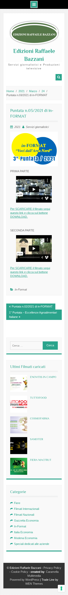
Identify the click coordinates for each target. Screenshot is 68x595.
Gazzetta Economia (26, 520)
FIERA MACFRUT (40, 459)
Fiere (17, 503)
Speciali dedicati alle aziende (31, 543)
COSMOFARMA (39, 418)
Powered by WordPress (24, 579)
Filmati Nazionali (24, 514)
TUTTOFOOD (38, 397)
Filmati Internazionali (26, 508)
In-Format (21, 289)
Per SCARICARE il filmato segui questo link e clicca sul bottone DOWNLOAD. (30, 212)
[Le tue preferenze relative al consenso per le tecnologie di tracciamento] (61, 588)
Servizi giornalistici (37, 126)
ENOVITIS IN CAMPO (43, 377)
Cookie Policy (19, 571)
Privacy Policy (52, 567)
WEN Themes (34, 583)
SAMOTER (36, 439)
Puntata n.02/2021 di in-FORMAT (32, 306)
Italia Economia (23, 532)
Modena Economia (25, 538)
